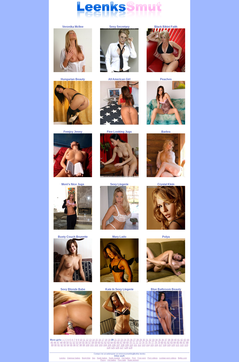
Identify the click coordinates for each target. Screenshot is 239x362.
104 (105, 345)
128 (126, 347)
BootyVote (86, 358)
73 (140, 342)
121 (177, 345)
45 (52, 342)
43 (185, 340)
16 (100, 340)
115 (152, 345)
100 (87, 345)
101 (92, 345)
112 (139, 345)
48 (61, 342)
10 (81, 340)
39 (172, 340)
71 (133, 342)
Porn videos (152, 358)
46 (55, 342)
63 (108, 342)
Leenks (62, 358)
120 (173, 345)
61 (102, 342)
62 (105, 342)
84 (174, 342)
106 (114, 345)
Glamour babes (73, 358)
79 (159, 342)
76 (149, 342)
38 (169, 340)
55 (83, 342)
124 (108, 347)
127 (122, 347)
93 (65, 345)
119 (169, 345)
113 (143, 345)
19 (109, 340)
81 (165, 342)
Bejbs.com (182, 358)
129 (130, 347)
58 (93, 342)
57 (89, 342)
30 (144, 340)
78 (155, 342)
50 (67, 342)
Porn (134, 358)
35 (159, 340)
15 (96, 340)
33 (153, 340)
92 (62, 345)
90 (55, 345)
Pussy (103, 360)
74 (143, 342)
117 (160, 345)
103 (101, 345)
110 (131, 345)
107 (118, 345)
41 (178, 340)
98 (80, 345)
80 (162, 342)
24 (125, 340)
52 (74, 342)
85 (178, 342)
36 (162, 340)
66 (118, 342)
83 (171, 342)
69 (127, 342)
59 (96, 342)
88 (187, 342)
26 (131, 340)
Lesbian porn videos (167, 358)
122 (182, 345)
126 (117, 347)
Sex (93, 358)
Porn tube (122, 360)
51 (70, 342)
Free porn (142, 358)
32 (150, 340)
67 (121, 342)
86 (181, 342)
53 (77, 342)
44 (188, 340)
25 (128, 340)
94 (68, 345)
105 (109, 345)
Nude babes (102, 358)
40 (175, 340)
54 (80, 342)
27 (134, 340)
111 (135, 345)
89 (52, 345)
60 (99, 342)
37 (166, 340)
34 (156, 340)
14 (93, 340)
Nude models (114, 358)
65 (115, 342)
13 (90, 340)
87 (184, 342)
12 (87, 340)
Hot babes (126, 358)
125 (113, 347)
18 (106, 340)
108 (122, 345)
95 (71, 345)
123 (186, 345)
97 (77, 345)
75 (146, 342)
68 (124, 342)
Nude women (133, 360)
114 (148, 345)
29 (140, 340)
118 (164, 345)
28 (137, 340)
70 (130, 342)
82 (168, 342)
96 (74, 345)
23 (122, 340)
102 (96, 345)
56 (86, 342)
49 (64, 342)
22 (118, 340)
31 (147, 340)
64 (111, 342)
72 (137, 342)
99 (84, 345)
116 (156, 345)
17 (103, 340)
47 (58, 342)
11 (84, 340)
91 (58, 345)
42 (181, 340)
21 (115, 340)
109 (127, 345)
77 (152, 342)
